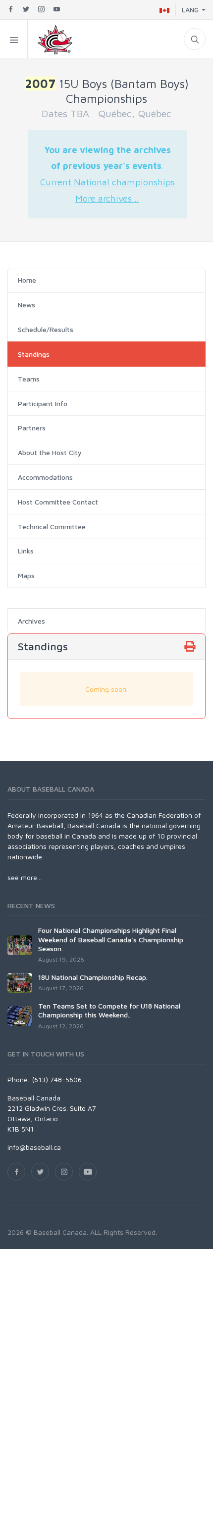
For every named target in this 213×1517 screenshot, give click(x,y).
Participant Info (42, 403)
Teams (29, 379)
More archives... (107, 198)
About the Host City (50, 452)
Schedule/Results (45, 329)
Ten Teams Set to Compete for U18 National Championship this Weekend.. (109, 1010)
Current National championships (107, 181)
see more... (24, 877)
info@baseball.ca (34, 1147)
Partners (32, 427)
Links (26, 551)
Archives (31, 621)
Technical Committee (52, 526)
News (26, 304)
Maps (26, 575)
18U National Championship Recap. (93, 977)
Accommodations (45, 477)
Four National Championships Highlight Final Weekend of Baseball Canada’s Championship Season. (110, 939)
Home (27, 280)
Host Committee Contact (58, 502)
